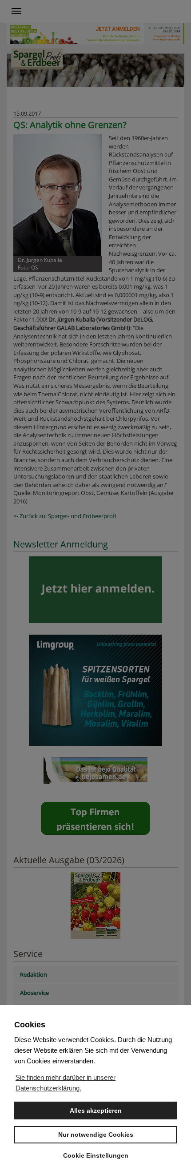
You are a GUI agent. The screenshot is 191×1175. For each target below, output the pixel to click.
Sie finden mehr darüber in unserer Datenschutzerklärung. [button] (65, 1083)
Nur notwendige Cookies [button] (95, 1134)
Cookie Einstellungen (95, 1155)
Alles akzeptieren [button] (96, 1110)
